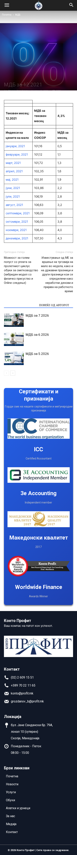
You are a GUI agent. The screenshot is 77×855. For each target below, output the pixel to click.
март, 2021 (13, 163)
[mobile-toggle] (6, 5)
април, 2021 (14, 171)
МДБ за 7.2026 (37, 315)
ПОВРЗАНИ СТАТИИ (20, 305)
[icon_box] (19, 678)
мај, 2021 (12, 179)
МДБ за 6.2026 (37, 335)
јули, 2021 (13, 196)
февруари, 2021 (17, 154)
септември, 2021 (18, 213)
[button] (71, 5)
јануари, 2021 (15, 146)
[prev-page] (6, 373)
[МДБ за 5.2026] (14, 358)
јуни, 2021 (13, 188)
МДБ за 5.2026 (37, 354)
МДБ (17, 14)
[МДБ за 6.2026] (14, 339)
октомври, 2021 (17, 221)
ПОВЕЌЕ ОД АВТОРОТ (54, 305)
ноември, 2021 (16, 230)
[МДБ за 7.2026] (14, 320)
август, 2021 (14, 205)
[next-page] (12, 373)
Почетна (6, 14)
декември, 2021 (17, 238)
